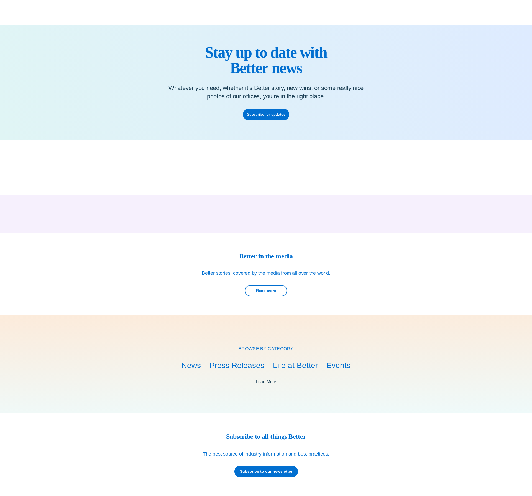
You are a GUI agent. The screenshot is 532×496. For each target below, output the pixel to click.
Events (338, 365)
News (191, 365)
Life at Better (295, 365)
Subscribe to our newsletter (266, 471)
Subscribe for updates (266, 114)
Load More (266, 381)
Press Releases (236, 365)
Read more (266, 290)
